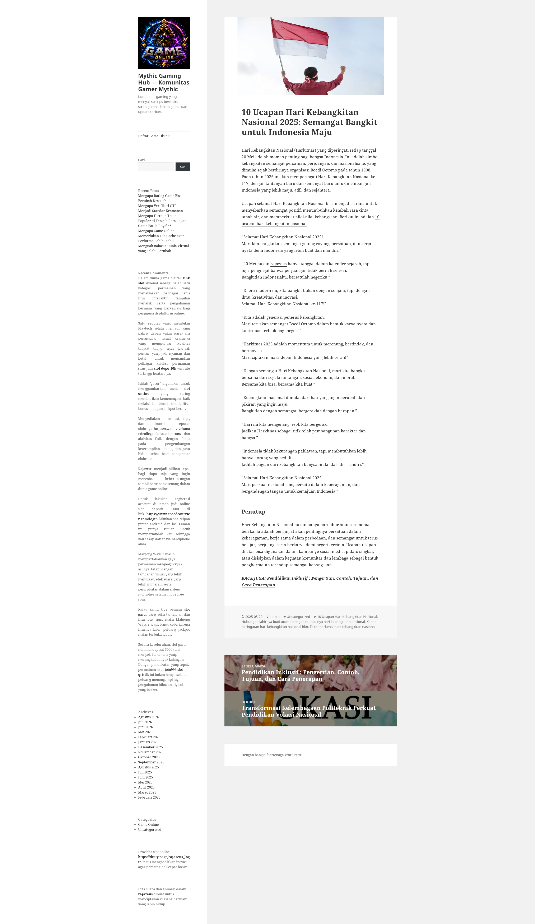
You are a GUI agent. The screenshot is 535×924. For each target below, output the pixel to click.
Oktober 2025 (149, 757)
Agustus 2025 (148, 767)
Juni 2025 (145, 777)
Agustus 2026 (148, 717)
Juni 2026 (145, 727)
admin (275, 616)
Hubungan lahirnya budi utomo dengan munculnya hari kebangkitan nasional (303, 621)
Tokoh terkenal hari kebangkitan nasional (343, 626)
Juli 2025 (145, 772)
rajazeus (145, 894)
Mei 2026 (145, 732)
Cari (141, 160)
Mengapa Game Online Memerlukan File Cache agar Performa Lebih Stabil (161, 236)
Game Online (148, 824)
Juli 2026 (145, 722)
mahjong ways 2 (169, 564)
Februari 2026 (149, 737)
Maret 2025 (147, 792)
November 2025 (150, 752)
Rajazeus (145, 468)
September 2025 (151, 762)
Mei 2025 (145, 782)
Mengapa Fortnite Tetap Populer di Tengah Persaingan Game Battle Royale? (162, 220)
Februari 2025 (149, 797)
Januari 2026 (148, 742)
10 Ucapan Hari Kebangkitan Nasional (347, 616)
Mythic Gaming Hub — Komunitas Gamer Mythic (163, 82)
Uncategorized (149, 829)
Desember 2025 (150, 747)
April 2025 (146, 787)
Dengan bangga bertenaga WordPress (272, 755)
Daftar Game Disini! (154, 136)
